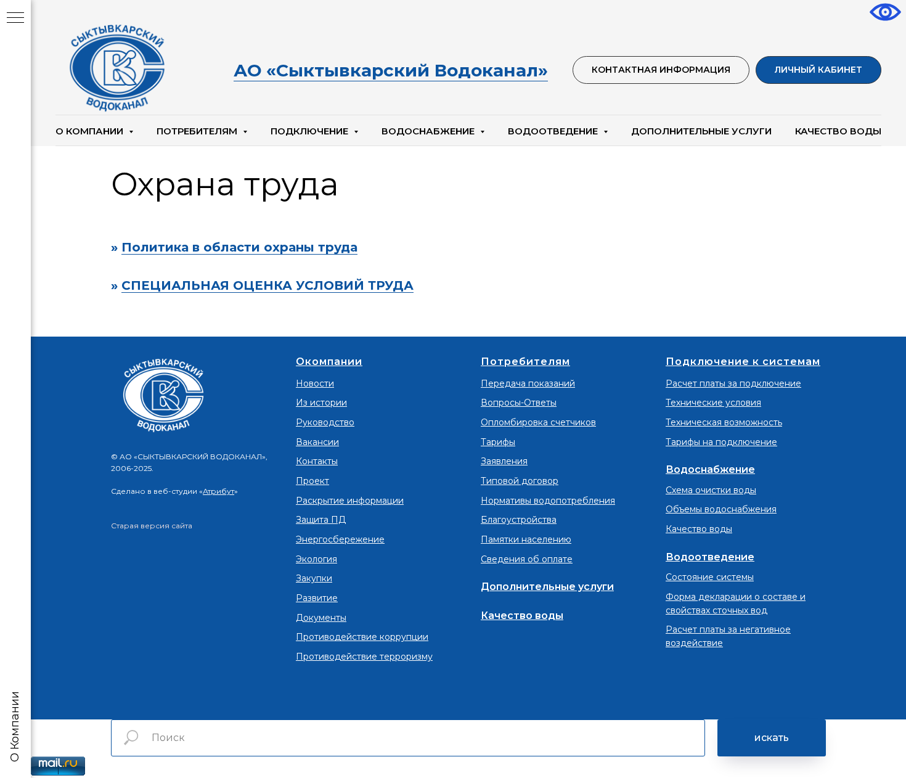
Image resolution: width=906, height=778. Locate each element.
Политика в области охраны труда (239, 247)
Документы (321, 617)
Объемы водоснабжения (721, 509)
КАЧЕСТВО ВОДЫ (838, 131)
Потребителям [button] (198, 131)
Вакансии (317, 442)
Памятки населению (526, 539)
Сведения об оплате (527, 559)
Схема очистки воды (711, 490)
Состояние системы (710, 577)
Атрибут (218, 491)
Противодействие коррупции (362, 636)
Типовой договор (519, 480)
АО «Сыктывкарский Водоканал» (391, 70)
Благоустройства (519, 519)
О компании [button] (90, 131)
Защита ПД (321, 519)
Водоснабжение (710, 469)
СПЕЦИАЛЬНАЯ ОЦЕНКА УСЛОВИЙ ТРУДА (267, 285)
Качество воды (522, 615)
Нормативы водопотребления (548, 500)
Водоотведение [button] (554, 131)
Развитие (317, 598)
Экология (316, 559)
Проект (312, 480)
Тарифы (498, 442)
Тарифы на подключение (721, 442)
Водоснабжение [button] (429, 131)
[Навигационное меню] (15, 18)
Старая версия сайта (151, 525)
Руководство (325, 422)
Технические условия (713, 402)
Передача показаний (528, 383)
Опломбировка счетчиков (538, 422)
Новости (315, 383)
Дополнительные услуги (701, 131)
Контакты (317, 461)
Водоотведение (710, 557)
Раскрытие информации (350, 500)
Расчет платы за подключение (733, 383)
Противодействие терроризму (364, 656)
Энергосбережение (340, 539)
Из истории (321, 402)
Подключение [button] (311, 131)
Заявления (504, 461)
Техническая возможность (724, 422)
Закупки (314, 578)
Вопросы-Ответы (519, 402)
